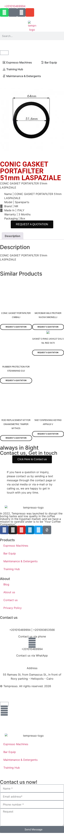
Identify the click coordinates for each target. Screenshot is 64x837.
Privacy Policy (12, 608)
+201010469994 (32, 649)
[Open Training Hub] (25, 69)
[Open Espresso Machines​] (34, 62)
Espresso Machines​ (15, 545)
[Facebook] (4, 530)
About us (9, 592)
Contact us (10, 600)
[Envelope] (30, 12)
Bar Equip (9, 553)
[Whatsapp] (4, 12)
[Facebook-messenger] (21, 12)
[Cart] (4, 53)
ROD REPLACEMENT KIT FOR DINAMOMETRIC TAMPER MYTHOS (16, 424)
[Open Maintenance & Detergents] (43, 76)
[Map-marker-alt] (13, 12)
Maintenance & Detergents (20, 561)
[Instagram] (13, 530)
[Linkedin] (30, 530)
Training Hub (11, 569)
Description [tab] (12, 236)
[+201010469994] (32, 642)
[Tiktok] (47, 530)
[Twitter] (38, 530)
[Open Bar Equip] (59, 62)
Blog (6, 584)
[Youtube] (21, 530)
